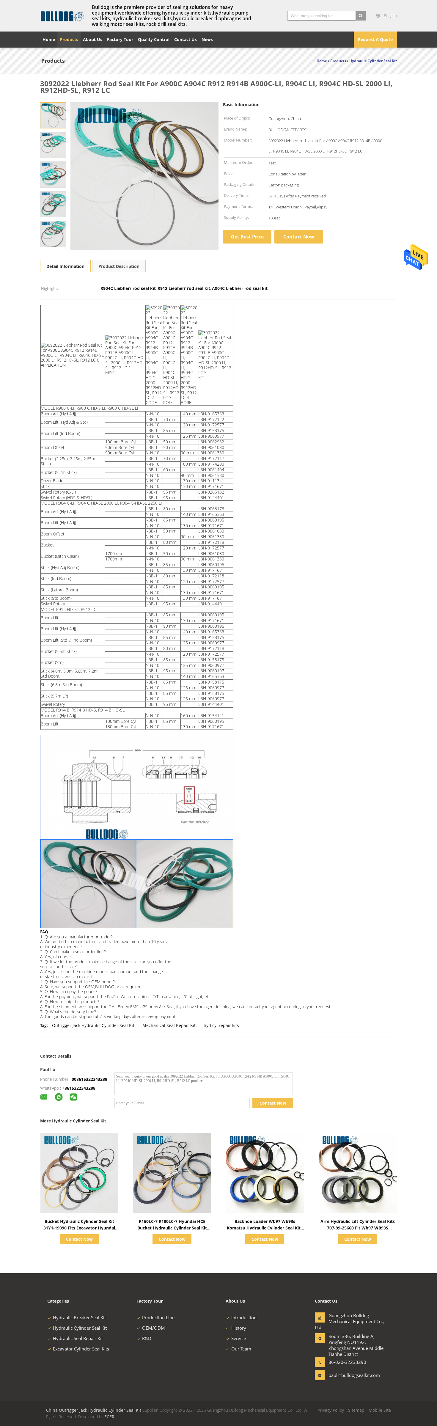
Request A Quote (375, 39)
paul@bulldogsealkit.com (347, 1375)
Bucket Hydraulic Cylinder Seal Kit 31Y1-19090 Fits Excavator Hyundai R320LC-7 (79, 1227)
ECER (109, 1416)
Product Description (118, 266)
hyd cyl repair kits (221, 1025)
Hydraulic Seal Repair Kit (78, 1338)
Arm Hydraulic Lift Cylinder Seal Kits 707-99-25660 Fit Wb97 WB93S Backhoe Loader (357, 1227)
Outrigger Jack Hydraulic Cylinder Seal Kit (93, 1025)
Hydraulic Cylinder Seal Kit (80, 1328)
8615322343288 (80, 1088)
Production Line (158, 1317)
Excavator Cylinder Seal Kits (81, 1349)
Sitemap (356, 1410)
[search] (361, 16)
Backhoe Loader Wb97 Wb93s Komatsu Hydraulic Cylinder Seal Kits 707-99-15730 (265, 1227)
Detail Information (65, 266)
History (238, 1328)
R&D (146, 1338)
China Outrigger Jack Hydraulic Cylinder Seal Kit (93, 1410)
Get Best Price (247, 236)
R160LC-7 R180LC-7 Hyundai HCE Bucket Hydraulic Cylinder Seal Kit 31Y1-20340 (172, 1227)
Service (238, 1338)
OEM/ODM (153, 1328)
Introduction (244, 1317)
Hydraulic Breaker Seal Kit (79, 1317)
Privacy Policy (330, 1410)
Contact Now (298, 236)
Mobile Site (380, 1410)
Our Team (241, 1349)
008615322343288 (89, 1079)
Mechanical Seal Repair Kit (169, 1025)
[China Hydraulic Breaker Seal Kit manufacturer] (62, 16)
